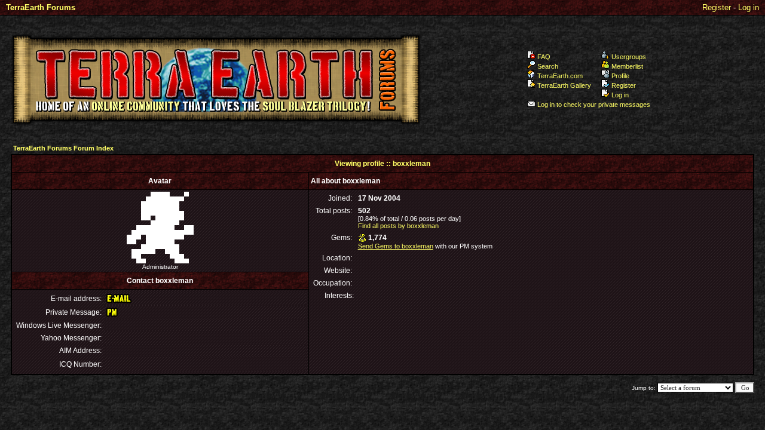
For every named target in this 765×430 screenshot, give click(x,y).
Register (716, 7)
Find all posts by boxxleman (398, 225)
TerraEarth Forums (40, 7)
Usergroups (628, 56)
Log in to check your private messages (593, 104)
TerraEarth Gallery (564, 85)
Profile (620, 75)
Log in (748, 7)
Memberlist (627, 66)
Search (547, 66)
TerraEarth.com (560, 75)
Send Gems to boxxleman (395, 246)
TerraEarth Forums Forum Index (63, 148)
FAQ (543, 56)
